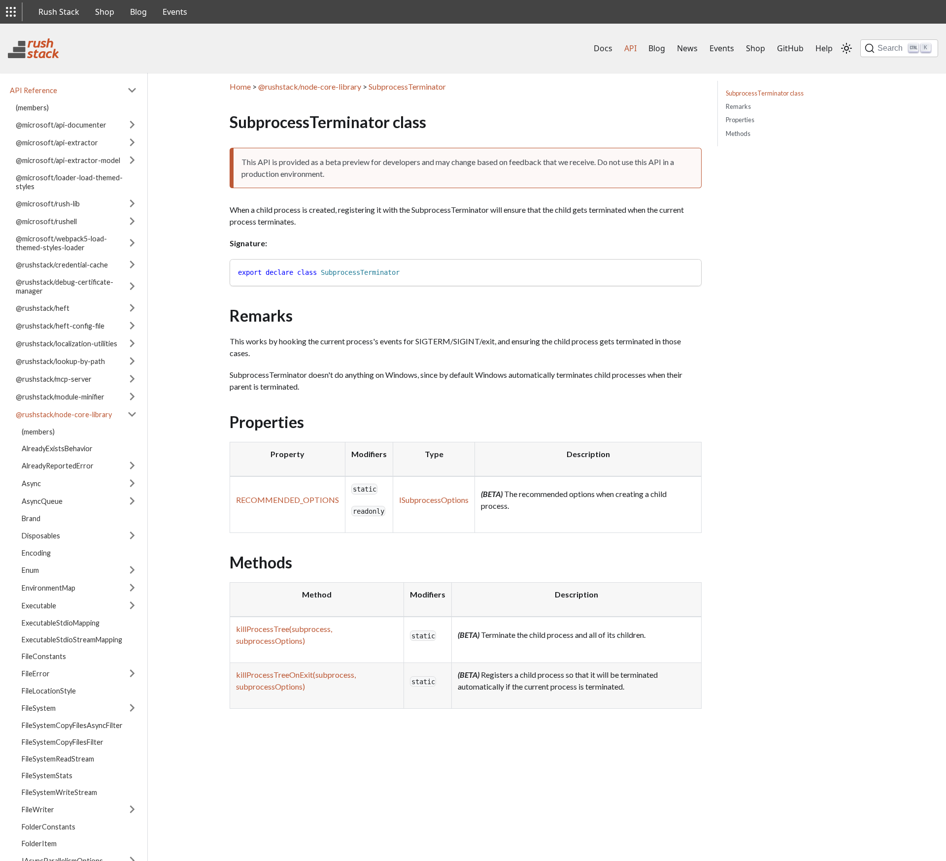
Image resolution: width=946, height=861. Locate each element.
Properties (740, 120)
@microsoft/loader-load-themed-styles (69, 181)
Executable (39, 605)
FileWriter (38, 809)
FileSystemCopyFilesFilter (62, 741)
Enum (30, 569)
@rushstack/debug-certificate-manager (64, 286)
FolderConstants (48, 826)
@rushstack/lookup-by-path (60, 361)
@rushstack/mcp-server (54, 378)
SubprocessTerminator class (765, 93)
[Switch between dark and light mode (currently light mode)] (846, 48)
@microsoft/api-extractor (57, 142)
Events (175, 11)
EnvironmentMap (48, 587)
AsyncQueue (42, 501)
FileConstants (44, 656)
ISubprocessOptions (434, 499)
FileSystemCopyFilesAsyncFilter (72, 725)
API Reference (33, 90)
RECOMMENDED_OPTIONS (287, 499)
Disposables (41, 535)
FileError (36, 673)
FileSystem (39, 707)
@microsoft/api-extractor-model (68, 160)
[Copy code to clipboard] (689, 271)
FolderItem (39, 843)
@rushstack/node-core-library (64, 414)
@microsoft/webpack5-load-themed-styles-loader (61, 242)
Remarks (738, 106)
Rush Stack (58, 11)
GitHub (790, 48)
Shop (104, 11)
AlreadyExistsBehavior (57, 448)
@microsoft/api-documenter (61, 124)
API (630, 48)
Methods (738, 133)
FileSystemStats (47, 775)
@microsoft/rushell (46, 221)
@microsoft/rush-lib (48, 203)
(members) (32, 107)
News (687, 48)
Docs (603, 48)
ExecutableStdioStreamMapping (72, 639)
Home (240, 86)
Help (824, 48)
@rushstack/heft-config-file (60, 325)
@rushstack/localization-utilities (66, 343)
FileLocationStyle (49, 690)
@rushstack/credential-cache (62, 264)
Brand (31, 518)
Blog (138, 11)
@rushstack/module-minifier (60, 396)
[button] (11, 12)
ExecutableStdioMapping (61, 622)
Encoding (36, 552)
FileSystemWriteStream (59, 792)
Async (31, 483)
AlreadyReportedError (58, 465)
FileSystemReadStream (58, 758)
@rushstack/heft (42, 307)
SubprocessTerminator (407, 86)
